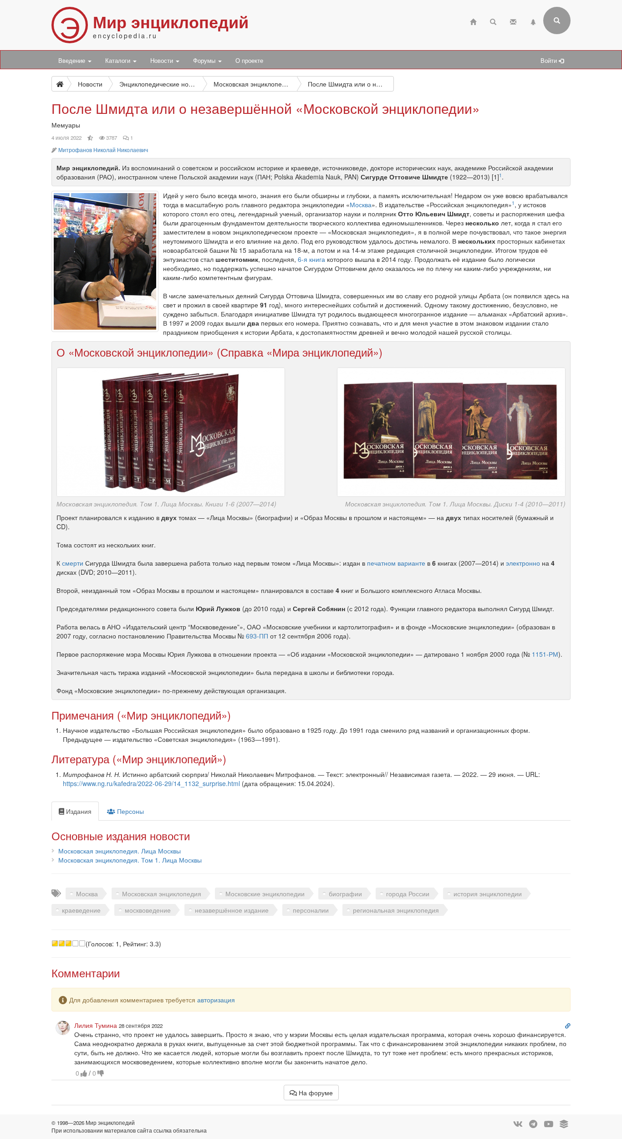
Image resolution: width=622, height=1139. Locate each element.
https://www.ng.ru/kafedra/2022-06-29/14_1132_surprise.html (151, 783)
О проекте (249, 60)
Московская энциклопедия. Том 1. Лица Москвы (130, 859)
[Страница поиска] (493, 20)
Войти (549, 60)
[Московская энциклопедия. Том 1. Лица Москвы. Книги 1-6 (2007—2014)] (170, 430)
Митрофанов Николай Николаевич (103, 149)
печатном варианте (396, 562)
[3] (68, 943)
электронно (523, 562)
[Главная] (473, 20)
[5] (82, 943)
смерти (72, 562)
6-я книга (311, 259)
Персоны (129, 811)
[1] (54, 943)
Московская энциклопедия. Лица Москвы (119, 850)
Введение (72, 60)
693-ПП (257, 635)
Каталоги (118, 60)
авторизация (216, 999)
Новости (162, 60)
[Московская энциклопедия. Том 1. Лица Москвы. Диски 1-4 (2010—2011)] (451, 430)
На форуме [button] (315, 1092)
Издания (78, 811)
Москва (361, 204)
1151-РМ (545, 654)
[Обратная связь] (513, 20)
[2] (61, 943)
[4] (75, 943)
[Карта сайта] (533, 20)
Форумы (205, 60)
